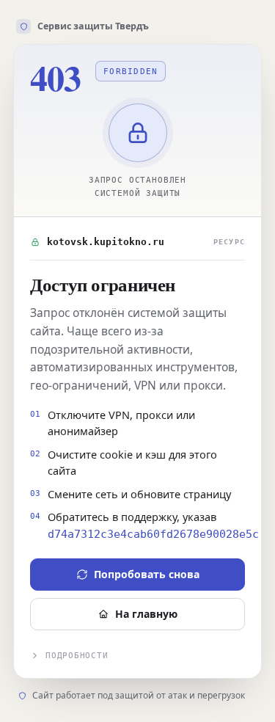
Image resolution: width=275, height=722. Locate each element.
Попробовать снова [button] (146, 574)
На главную (146, 614)
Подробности (76, 655)
